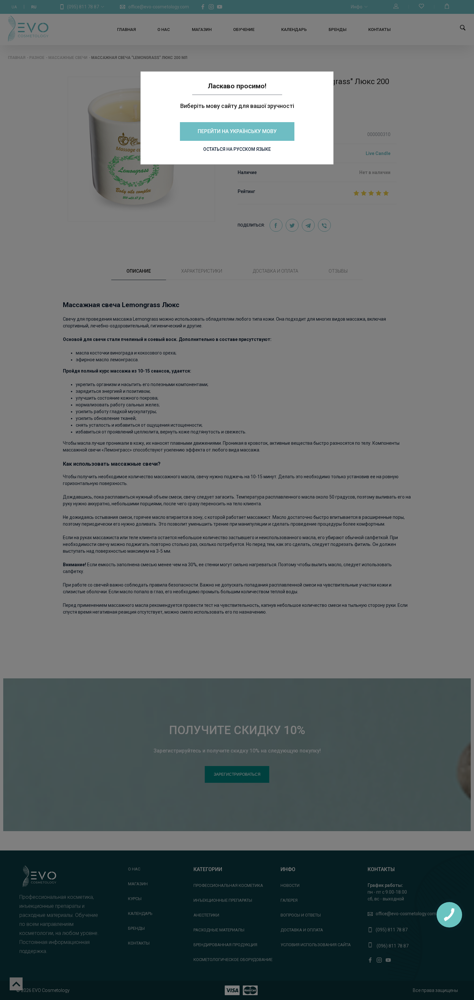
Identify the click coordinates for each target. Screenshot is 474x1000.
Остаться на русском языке (237, 149)
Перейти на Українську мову (237, 131)
